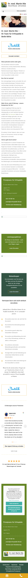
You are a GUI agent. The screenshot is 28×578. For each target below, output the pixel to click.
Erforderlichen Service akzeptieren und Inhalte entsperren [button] (14, 509)
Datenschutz (6, 564)
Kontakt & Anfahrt (14, 56)
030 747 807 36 (10, 198)
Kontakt (21, 564)
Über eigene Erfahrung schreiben (14, 446)
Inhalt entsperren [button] (14, 503)
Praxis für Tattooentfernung (13, 566)
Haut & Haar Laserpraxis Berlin (13, 569)
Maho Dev (9, 413)
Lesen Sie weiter (14, 248)
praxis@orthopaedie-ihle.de (13, 201)
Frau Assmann (11, 114)
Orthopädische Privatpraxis (13, 571)
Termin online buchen (14, 49)
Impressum (14, 564)
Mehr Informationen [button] (14, 500)
